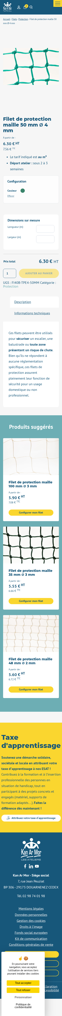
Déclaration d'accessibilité (49, 988)
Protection (10, 286)
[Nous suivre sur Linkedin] (31, 866)
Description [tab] (22, 302)
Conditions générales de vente (31, 945)
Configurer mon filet (31, 512)
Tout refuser (23, 990)
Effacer (10, 196)
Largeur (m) (14, 237)
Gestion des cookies (31, 921)
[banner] (7, 7)
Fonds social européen (31, 933)
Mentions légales (31, 909)
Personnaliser (23, 997)
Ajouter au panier (39, 273)
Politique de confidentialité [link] (23, 1006)
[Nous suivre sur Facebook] (25, 866)
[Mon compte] (18, 7)
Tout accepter (23, 983)
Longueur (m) (15, 226)
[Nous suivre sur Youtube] (37, 866)
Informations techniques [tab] (32, 313)
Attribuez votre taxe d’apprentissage (33, 818)
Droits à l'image (31, 927)
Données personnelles (31, 915)
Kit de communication (31, 939)
